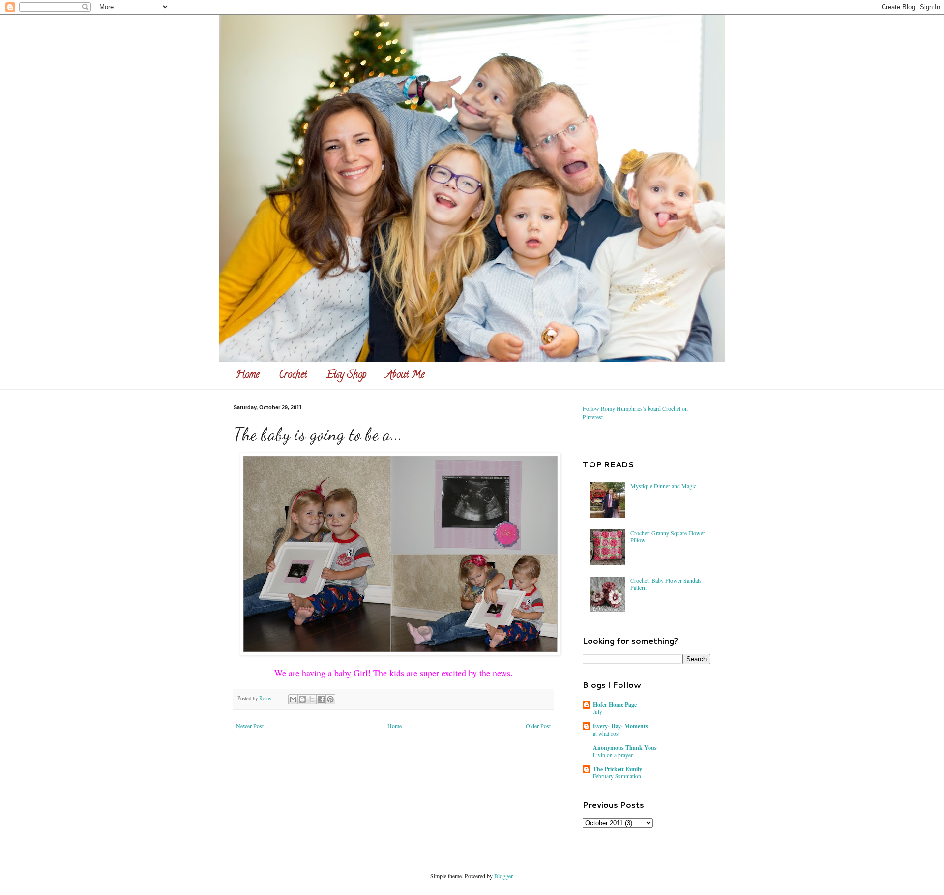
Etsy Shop (346, 375)
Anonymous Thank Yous (625, 747)
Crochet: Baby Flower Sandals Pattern (666, 583)
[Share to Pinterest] (330, 699)
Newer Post (250, 726)
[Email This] (293, 699)
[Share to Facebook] (321, 699)
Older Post (538, 726)
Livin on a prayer (613, 755)
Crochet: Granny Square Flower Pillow (667, 536)
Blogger (503, 876)
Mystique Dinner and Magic (663, 486)
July (597, 711)
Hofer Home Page (615, 704)
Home (247, 375)
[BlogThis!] (302, 699)
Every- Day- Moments (620, 726)
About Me (405, 375)
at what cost (606, 733)
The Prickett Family (617, 769)
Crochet (293, 375)
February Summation (617, 776)
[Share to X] (312, 699)
